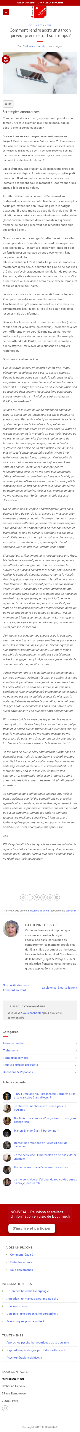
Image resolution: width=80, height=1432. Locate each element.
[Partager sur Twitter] (36, 897)
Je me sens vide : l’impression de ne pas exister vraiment (45, 1156)
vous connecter (33, 1013)
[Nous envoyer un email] (5, 1408)
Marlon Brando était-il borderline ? (36, 1131)
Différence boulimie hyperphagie (28, 1291)
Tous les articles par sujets (20, 1065)
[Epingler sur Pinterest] (50, 897)
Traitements (11, 1050)
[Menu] (6, 12)
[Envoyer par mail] (43, 897)
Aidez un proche (13, 1043)
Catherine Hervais (34, 46)
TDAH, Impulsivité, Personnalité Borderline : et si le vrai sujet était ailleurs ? (44, 1095)
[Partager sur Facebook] (30, 897)
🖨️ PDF (8, 104)
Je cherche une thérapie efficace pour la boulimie (40, 1108)
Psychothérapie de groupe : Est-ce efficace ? (36, 1350)
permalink (71, 910)
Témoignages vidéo (15, 1058)
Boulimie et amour (40, 25)
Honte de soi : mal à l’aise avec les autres (41, 1167)
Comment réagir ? (21, 1255)
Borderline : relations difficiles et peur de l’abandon (41, 1144)
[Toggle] (75, 1043)
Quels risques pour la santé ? (25, 1321)
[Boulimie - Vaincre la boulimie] (40, 12)
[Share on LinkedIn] (57, 897)
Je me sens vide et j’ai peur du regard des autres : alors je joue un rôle (45, 1181)
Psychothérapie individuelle (24, 1357)
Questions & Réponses (18, 1072)
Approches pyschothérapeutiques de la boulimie (38, 1342)
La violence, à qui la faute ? (59, 988)
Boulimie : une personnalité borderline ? (32, 1314)
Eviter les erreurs (21, 1262)
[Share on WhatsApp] (23, 897)
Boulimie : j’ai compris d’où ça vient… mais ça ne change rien (45, 1120)
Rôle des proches (21, 1270)
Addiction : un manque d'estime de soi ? (32, 1299)
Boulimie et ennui (18, 1306)
